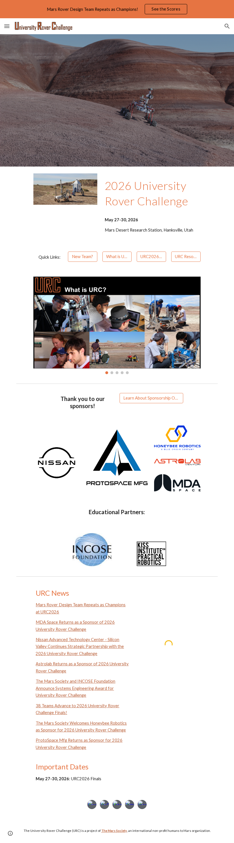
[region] (117, 9)
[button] (7, 26)
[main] (160, 192)
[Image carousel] (116, 325)
